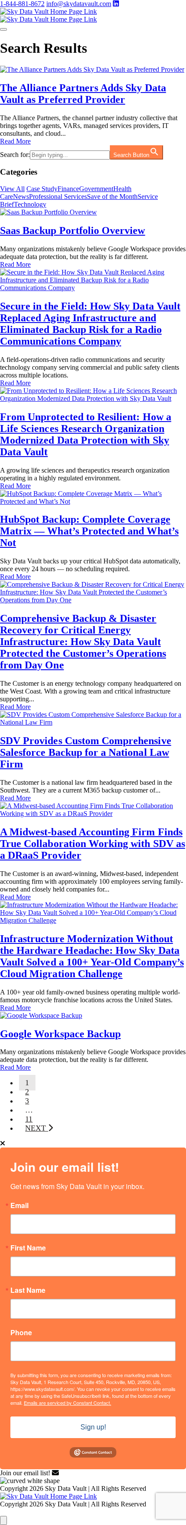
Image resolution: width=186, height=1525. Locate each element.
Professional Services (58, 196)
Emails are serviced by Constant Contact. (67, 1402)
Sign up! (93, 1427)
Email (19, 1205)
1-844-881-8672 (22, 3)
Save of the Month (112, 196)
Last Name (27, 1290)
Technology (30, 204)
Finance (68, 188)
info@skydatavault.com (78, 3)
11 (28, 1119)
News (21, 196)
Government (96, 188)
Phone (21, 1332)
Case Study (42, 188)
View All (12, 188)
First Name (28, 1247)
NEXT (36, 1128)
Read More (15, 141)
